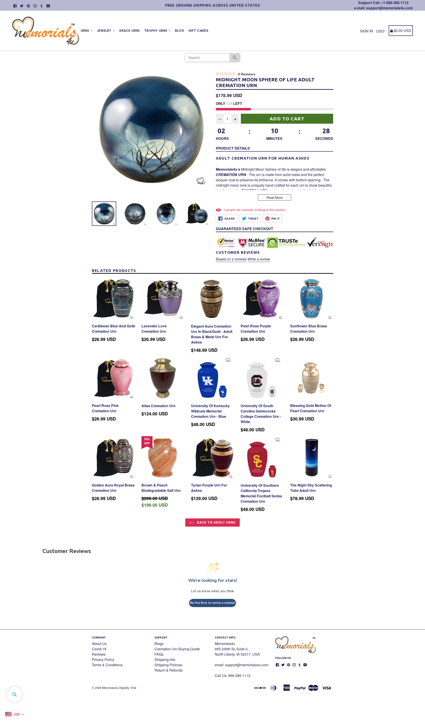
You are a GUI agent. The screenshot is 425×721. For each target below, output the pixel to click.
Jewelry (104, 30)
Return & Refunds (169, 670)
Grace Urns (129, 30)
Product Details (233, 148)
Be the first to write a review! (212, 603)
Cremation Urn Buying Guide (177, 648)
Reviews (99, 654)
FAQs (159, 654)
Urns (85, 30)
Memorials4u (110, 688)
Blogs (159, 643)
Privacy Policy (103, 659)
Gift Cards (199, 30)
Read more (275, 197)
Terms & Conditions (107, 664)
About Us (99, 643)
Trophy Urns (156, 30)
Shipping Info (165, 659)
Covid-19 (99, 648)
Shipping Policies (168, 664)
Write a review (259, 259)
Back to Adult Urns (216, 522)
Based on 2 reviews (231, 259)
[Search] (235, 57)
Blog (179, 30)
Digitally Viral (127, 688)
